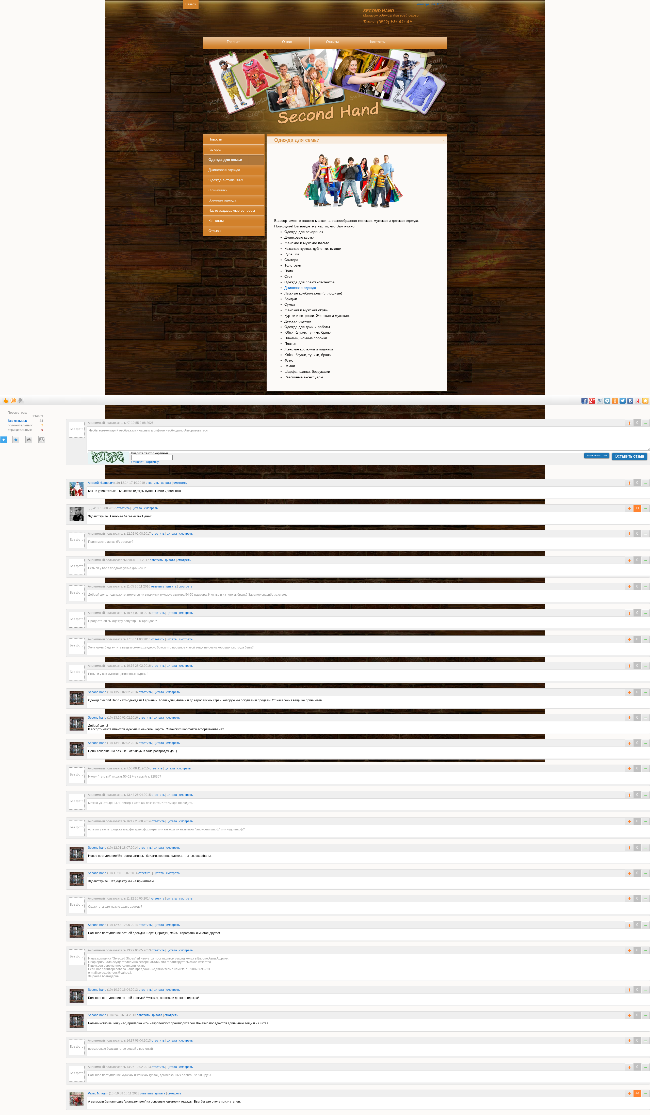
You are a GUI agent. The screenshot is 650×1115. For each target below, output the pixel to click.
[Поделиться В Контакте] (630, 401)
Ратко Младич (98, 1093)
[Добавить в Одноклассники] (615, 401)
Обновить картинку (145, 462)
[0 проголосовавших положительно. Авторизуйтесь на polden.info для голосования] (629, 482)
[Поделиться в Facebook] (584, 401)
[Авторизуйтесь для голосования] (6, 399)
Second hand (97, 692)
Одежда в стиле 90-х (225, 180)
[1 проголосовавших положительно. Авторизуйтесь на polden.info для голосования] (629, 508)
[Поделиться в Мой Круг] (607, 401)
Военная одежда (222, 200)
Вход (440, 4)
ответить (152, 483)
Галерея (215, 149)
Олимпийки (218, 190)
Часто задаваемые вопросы (231, 210)
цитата (166, 483)
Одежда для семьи (225, 160)
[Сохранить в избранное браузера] (645, 401)
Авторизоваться (597, 455)
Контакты (377, 42)
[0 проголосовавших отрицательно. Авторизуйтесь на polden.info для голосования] (645, 482)
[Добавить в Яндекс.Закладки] (638, 401)
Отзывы (332, 42)
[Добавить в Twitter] (623, 401)
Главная (233, 42)
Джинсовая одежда (224, 170)
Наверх (190, 4)
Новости (215, 139)
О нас (287, 42)
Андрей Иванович (100, 483)
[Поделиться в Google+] (592, 401)
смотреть (180, 483)
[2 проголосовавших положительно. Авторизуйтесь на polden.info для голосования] (629, 1093)
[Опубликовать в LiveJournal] (600, 401)
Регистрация (426, 4)
